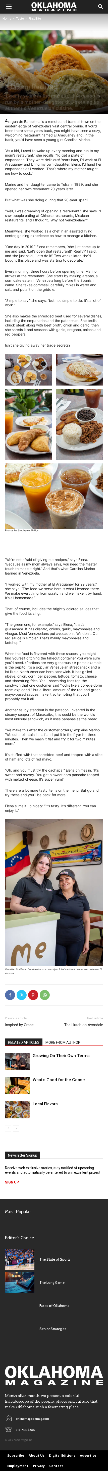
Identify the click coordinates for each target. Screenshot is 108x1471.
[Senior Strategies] (19, 1328)
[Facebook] (10, 995)
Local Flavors (45, 1103)
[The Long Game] (19, 1282)
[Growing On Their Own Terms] (17, 1061)
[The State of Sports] (19, 1259)
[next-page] (16, 1128)
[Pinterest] (33, 995)
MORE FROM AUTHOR (62, 1042)
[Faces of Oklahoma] (19, 1305)
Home (7, 18)
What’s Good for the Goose (59, 1079)
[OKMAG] (54, 1376)
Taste (20, 18)
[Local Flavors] (17, 1109)
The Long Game (52, 1282)
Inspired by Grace (19, 1025)
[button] (9, 7)
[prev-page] (8, 1128)
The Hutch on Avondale (83, 1025)
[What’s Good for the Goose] (17, 1085)
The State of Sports (55, 1259)
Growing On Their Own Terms (62, 1055)
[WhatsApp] (45, 995)
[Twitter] (22, 995)
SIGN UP (12, 1182)
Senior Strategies (52, 1328)
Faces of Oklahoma (54, 1305)
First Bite (35, 18)
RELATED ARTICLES (23, 1042)
